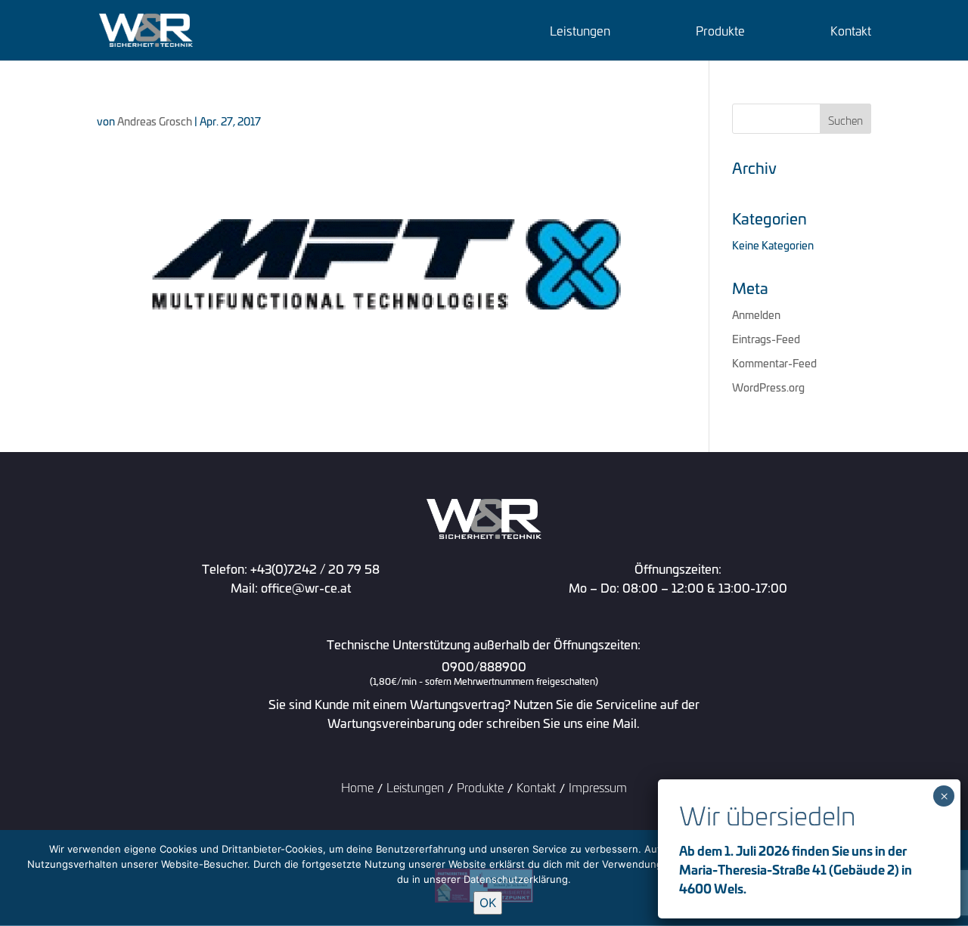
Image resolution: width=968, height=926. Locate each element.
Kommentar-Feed (774, 362)
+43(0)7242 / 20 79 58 (315, 568)
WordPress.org (768, 387)
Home (357, 786)
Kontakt (850, 32)
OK (487, 902)
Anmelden (756, 314)
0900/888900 (484, 673)
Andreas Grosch (154, 121)
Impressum (598, 786)
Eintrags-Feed (766, 338)
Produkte (720, 32)
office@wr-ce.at (306, 587)
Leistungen (580, 32)
